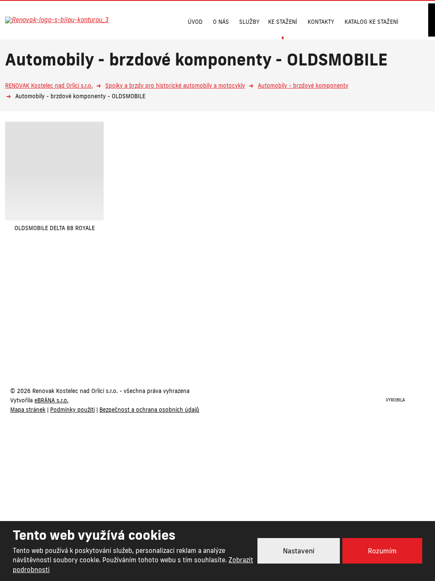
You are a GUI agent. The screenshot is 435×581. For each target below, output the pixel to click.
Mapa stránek (27, 409)
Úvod (195, 21)
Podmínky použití (72, 409)
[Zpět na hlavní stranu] (66, 20)
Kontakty (321, 21)
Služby (249, 21)
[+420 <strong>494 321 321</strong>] (145, 21)
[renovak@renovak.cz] (164, 21)
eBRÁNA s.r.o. (51, 400)
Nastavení (298, 551)
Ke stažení (282, 21)
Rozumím (382, 551)
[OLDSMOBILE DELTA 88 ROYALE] (54, 171)
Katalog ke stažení (371, 21)
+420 (183, 349)
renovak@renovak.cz (261, 349)
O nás (221, 21)
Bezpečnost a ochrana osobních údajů (149, 409)
